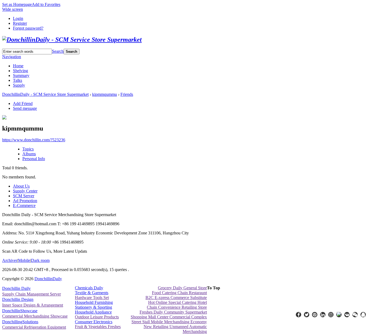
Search (58, 51)
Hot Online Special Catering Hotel (177, 302)
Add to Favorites (46, 4)
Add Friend (23, 103)
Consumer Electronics (93, 321)
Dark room (40, 260)
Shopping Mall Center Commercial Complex (169, 317)
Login (18, 18)
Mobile (24, 260)
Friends (126, 94)
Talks (17, 80)
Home (18, 66)
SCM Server (23, 196)
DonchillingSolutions (20, 321)
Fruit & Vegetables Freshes (98, 326)
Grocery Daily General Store (182, 288)
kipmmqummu (104, 94)
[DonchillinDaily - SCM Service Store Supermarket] (72, 39)
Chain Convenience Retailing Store (177, 307)
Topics (28, 149)
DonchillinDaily (48, 278)
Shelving (20, 70)
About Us (21, 186)
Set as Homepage (17, 4)
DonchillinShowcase (19, 310)
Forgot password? (28, 28)
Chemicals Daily (89, 288)
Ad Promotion (25, 200)
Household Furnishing (94, 302)
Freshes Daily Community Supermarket (173, 312)
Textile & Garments (91, 292)
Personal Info (33, 158)
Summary (21, 75)
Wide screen (12, 9)
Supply (19, 85)
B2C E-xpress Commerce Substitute (176, 297)
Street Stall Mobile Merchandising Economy (169, 321)
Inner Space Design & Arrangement (32, 305)
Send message (25, 108)
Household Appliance (93, 312)
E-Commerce (24, 205)
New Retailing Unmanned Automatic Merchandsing (175, 329)
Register (20, 23)
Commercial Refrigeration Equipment (34, 327)
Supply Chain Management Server (31, 294)
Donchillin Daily (16, 288)
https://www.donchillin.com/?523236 (33, 140)
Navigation (11, 56)
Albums (29, 154)
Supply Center (25, 191)
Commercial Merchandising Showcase (35, 316)
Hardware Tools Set (92, 297)
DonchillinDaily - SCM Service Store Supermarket (45, 94)
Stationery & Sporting (93, 307)
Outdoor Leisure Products (97, 317)
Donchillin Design (17, 299)
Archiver (9, 260)
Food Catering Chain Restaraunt (179, 292)
